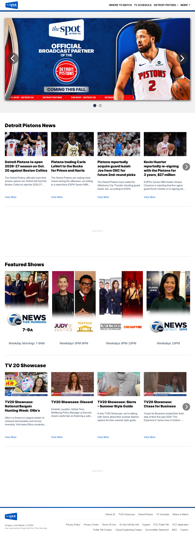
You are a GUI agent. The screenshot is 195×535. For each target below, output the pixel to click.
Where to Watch (120, 5)
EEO (174, 529)
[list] (97, 59)
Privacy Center (91, 524)
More (185, 5)
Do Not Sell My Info (129, 524)
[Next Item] (182, 58)
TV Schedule (143, 5)
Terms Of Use (109, 524)
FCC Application (180, 524)
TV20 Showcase (127, 514)
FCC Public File (161, 524)
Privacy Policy (73, 524)
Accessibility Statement (157, 529)
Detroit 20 (110, 514)
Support (146, 524)
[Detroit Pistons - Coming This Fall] (97, 60)
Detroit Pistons (166, 5)
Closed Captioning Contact (128, 529)
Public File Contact (102, 529)
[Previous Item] (12, 58)
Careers (184, 529)
